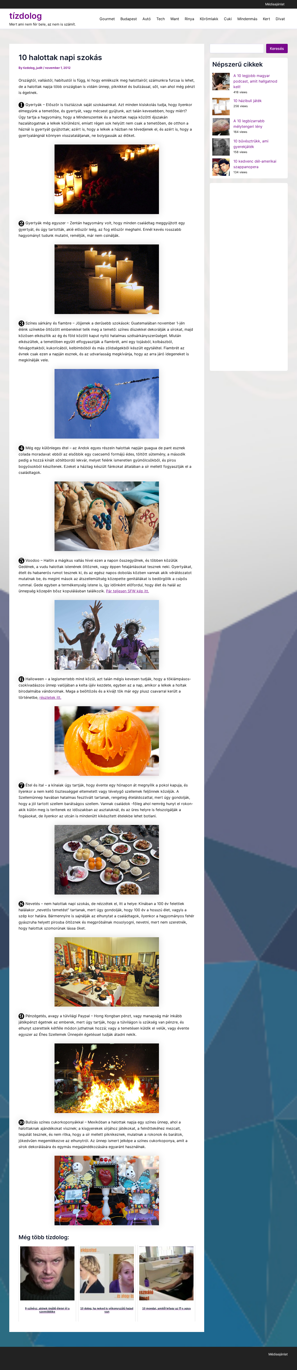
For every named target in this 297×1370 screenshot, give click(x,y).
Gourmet (107, 18)
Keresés (277, 48)
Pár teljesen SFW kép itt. (127, 591)
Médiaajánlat (274, 4)
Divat (280, 18)
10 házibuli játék (247, 100)
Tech (160, 18)
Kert (266, 18)
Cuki (228, 18)
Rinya (189, 18)
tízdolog (25, 16)
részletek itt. (50, 697)
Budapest (128, 18)
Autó (146, 18)
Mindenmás (247, 18)
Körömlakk (209, 18)
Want (174, 18)
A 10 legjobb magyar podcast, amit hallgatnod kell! (255, 81)
